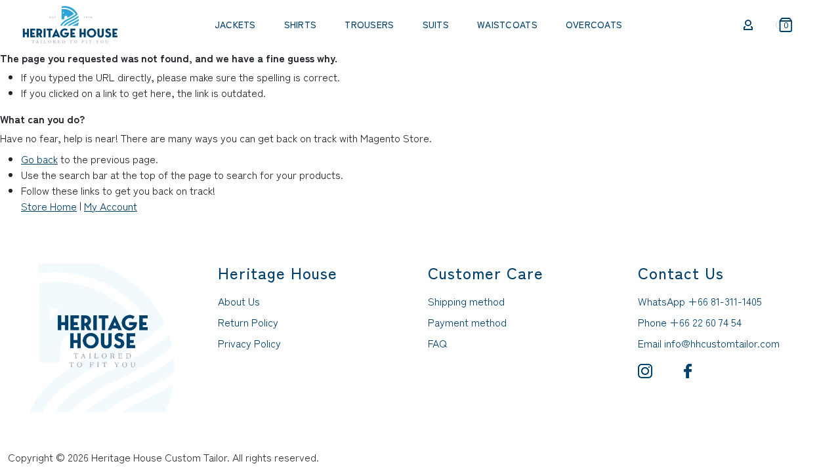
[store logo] (70, 23)
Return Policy (248, 322)
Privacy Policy (249, 343)
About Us (239, 301)
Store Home (49, 206)
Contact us (681, 272)
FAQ (437, 343)
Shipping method (466, 301)
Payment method (467, 322)
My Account (110, 206)
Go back (39, 159)
